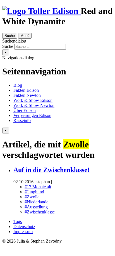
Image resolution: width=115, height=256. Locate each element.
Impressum (23, 231)
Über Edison (24, 110)
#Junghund (34, 191)
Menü (24, 36)
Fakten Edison (26, 90)
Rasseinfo (22, 120)
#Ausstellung (36, 207)
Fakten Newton (27, 95)
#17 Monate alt (38, 186)
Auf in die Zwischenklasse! (51, 169)
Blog (17, 85)
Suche (9, 36)
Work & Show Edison (32, 100)
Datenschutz (24, 226)
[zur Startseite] (41, 11)
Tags (17, 221)
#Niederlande (36, 201)
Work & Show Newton (33, 105)
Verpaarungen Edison (32, 115)
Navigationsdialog (18, 57)
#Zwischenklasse (40, 212)
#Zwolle (32, 196)
